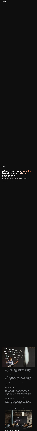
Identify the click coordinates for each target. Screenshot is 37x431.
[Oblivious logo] (3, 1)
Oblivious (23, 376)
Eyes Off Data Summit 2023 (12, 369)
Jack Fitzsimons (16, 376)
